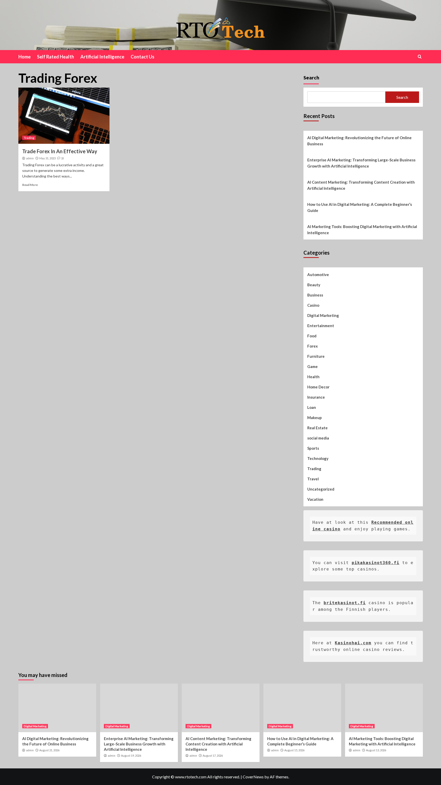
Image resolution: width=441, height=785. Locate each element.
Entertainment (320, 325)
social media (318, 438)
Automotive (318, 274)
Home (24, 57)
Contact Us (142, 57)
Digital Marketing (323, 315)
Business (315, 295)
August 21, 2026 (49, 750)
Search (311, 77)
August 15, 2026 (294, 750)
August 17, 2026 (213, 755)
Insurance (316, 397)
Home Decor (318, 387)
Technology (317, 458)
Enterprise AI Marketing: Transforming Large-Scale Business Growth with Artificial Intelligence (361, 163)
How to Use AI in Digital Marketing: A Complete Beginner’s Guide (359, 207)
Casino (313, 305)
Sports (313, 448)
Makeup (314, 417)
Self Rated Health (55, 57)
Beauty (313, 284)
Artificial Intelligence (102, 57)
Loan (311, 407)
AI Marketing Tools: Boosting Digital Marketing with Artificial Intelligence (362, 229)
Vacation (315, 499)
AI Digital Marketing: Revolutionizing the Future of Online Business (359, 140)
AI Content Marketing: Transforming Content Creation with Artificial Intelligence (361, 185)
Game (312, 366)
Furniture (316, 356)
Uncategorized (320, 489)
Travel (313, 479)
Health (313, 376)
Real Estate (317, 427)
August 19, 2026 (131, 755)
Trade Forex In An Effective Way (59, 151)
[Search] (419, 56)
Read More (30, 185)
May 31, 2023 (47, 158)
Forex (312, 346)
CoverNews (253, 776)
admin (30, 158)
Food (311, 336)
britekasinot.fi (345, 602)
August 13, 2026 (376, 750)
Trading (29, 137)
